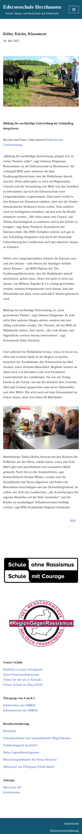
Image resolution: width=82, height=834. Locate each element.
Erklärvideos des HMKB (19, 705)
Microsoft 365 (12, 787)
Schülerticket (11, 792)
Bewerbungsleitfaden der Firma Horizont (30, 759)
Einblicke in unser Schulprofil (22, 669)
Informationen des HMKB (20, 710)
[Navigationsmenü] (74, 9)
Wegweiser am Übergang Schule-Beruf (28, 766)
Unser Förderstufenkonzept (21, 674)
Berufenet (9, 731)
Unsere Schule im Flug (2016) (23, 684)
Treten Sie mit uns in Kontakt (22, 679)
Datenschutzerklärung (64, 830)
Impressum (71, 823)
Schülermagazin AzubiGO (20, 745)
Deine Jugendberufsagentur (21, 752)
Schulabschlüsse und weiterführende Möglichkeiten (37, 738)
